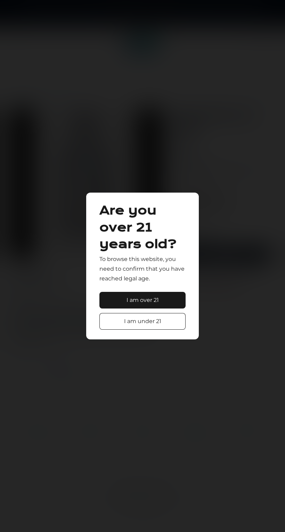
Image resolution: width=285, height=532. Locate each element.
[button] (142, 300)
